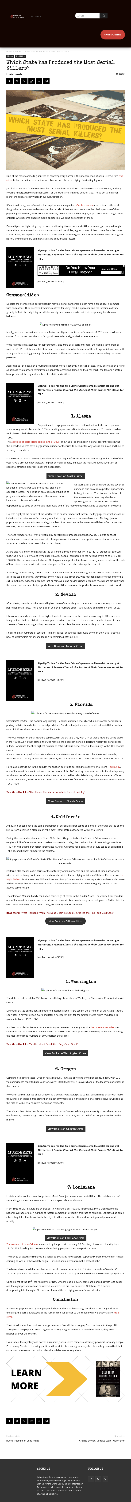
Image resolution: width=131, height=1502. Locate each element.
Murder (18, 51)
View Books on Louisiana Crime (66, 1238)
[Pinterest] (24, 81)
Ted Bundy (114, 766)
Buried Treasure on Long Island (22, 1440)
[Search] (104, 15)
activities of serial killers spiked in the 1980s (35, 441)
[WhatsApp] (31, 81)
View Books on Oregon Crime (66, 1129)
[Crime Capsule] (17, 16)
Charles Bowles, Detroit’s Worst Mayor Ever (102, 1440)
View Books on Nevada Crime (65, 646)
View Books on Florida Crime (65, 801)
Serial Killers (20, 56)
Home (9, 51)
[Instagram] (98, 1479)
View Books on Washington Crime (65, 1053)
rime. (10, 1316)
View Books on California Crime (65, 921)
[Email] (46, 81)
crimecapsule (15, 74)
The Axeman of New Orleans (22, 1244)
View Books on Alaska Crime (65, 476)
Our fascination (84, 205)
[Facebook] (9, 81)
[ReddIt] (39, 81)
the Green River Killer (102, 1027)
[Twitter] (17, 81)
